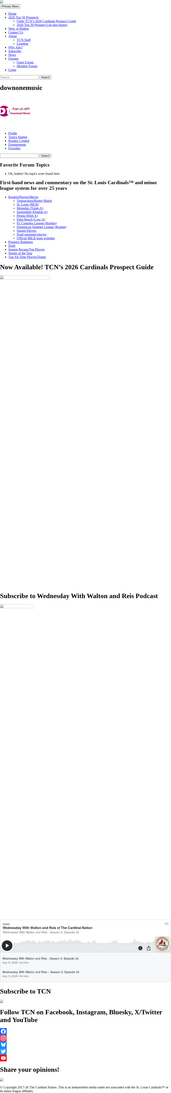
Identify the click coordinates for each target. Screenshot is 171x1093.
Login (12, 70)
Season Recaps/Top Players (26, 249)
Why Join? (15, 47)
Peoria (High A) (27, 215)
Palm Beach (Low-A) (31, 219)
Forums (13, 58)
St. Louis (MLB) (28, 204)
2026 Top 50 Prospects (23, 17)
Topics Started (17, 137)
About (12, 36)
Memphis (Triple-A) (30, 208)
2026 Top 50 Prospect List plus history (42, 25)
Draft (11, 245)
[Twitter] (85, 1051)
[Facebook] (85, 1031)
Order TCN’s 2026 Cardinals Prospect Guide (46, 21)
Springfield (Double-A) (32, 212)
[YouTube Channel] (85, 1058)
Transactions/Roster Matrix (34, 200)
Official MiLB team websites (36, 238)
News (12, 55)
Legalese (22, 43)
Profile (12, 133)
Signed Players (26, 230)
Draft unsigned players (32, 234)
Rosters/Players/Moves (23, 197)
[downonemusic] (15, 126)
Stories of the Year (20, 253)
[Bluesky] (85, 1044)
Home (12, 13)
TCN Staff (24, 40)
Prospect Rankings (20, 242)
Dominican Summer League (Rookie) (41, 227)
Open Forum (25, 62)
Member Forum (27, 66)
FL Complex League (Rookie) (37, 223)
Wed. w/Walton (18, 28)
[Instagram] (85, 1038)
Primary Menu (10, 6)
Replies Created (18, 141)
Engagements (17, 144)
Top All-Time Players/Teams (27, 257)
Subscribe (14, 51)
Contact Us (15, 32)
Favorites (14, 148)
